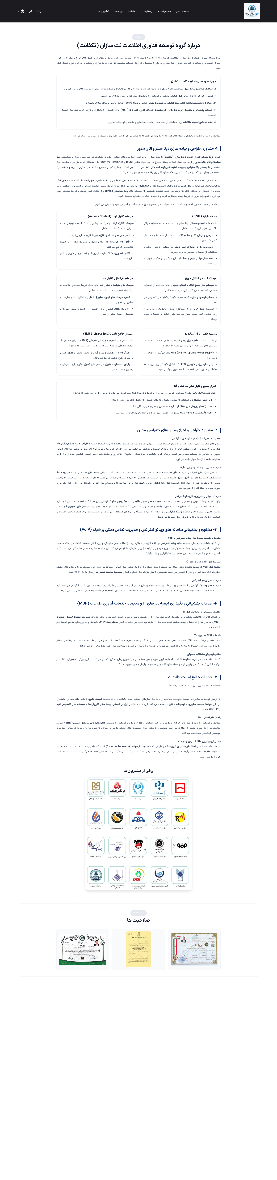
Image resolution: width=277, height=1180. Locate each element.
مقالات (131, 11)
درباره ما (118, 11)
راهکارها (148, 11)
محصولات (165, 11)
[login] (31, 11)
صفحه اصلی (182, 11)
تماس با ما (103, 11)
